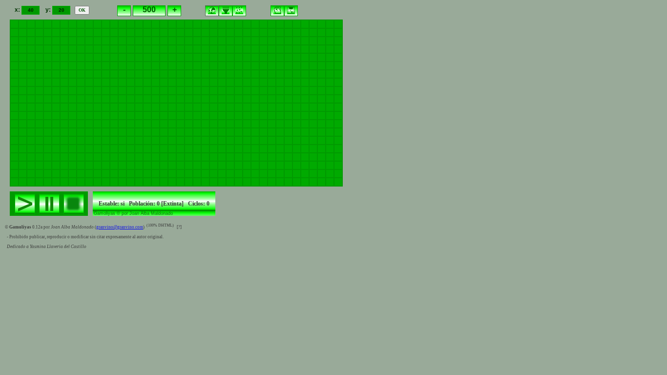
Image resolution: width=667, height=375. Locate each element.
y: (48, 9)
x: (18, 9)
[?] (179, 227)
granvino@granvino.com (119, 227)
